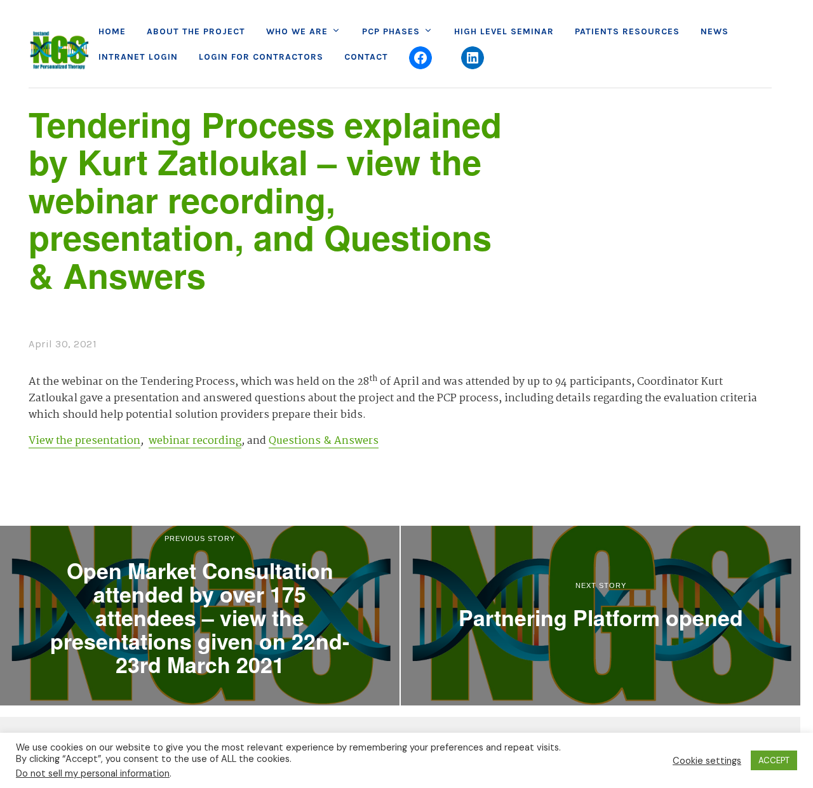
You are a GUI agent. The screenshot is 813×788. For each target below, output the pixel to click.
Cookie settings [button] (707, 760)
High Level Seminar (504, 31)
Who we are (297, 31)
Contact (366, 56)
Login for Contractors (261, 56)
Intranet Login (138, 56)
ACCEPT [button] (773, 760)
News (715, 31)
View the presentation (84, 441)
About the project (196, 31)
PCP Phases (391, 31)
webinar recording (195, 441)
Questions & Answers (324, 441)
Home (112, 31)
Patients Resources (627, 31)
